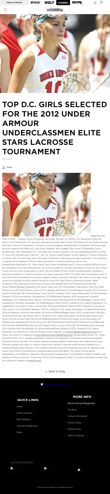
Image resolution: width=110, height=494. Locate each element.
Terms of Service (75, 436)
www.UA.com (34, 361)
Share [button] (9, 167)
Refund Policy (74, 429)
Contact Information (77, 416)
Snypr (19, 432)
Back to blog (57, 371)
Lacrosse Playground (27, 426)
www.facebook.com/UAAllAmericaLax (54, 335)
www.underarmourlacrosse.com (82, 332)
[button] (5, 9)
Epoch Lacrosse (24, 413)
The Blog (71, 410)
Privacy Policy (74, 423)
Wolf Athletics (24, 420)
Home (20, 407)
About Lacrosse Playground (81, 403)
